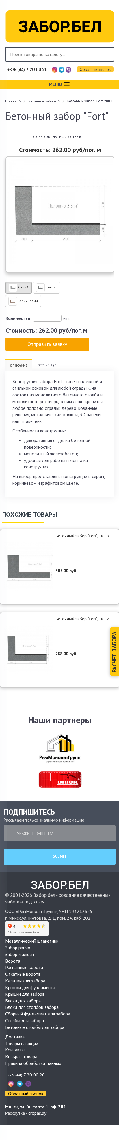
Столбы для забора (24, 1020)
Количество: (18, 318)
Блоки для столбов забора (32, 1007)
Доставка (15, 1037)
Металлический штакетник (31, 941)
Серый (23, 287)
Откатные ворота (22, 974)
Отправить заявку (47, 344)
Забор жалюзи (19, 954)
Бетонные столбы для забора (34, 1027)
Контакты (15, 1050)
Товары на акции (21, 1043)
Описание (18, 365)
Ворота (12, 961)
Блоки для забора (23, 1001)
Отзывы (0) (47, 365)
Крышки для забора (24, 994)
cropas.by (37, 1113)
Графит (51, 287)
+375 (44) (27, 69)
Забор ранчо (17, 947)
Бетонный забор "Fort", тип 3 (82, 536)
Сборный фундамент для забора (37, 1014)
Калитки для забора (25, 981)
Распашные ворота (24, 967)
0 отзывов (40, 136)
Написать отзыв (67, 136)
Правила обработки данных (33, 1063)
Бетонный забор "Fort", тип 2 (82, 619)
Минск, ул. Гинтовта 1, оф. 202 (35, 1107)
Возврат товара (21, 1056)
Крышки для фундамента (30, 987)
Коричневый (27, 301)
